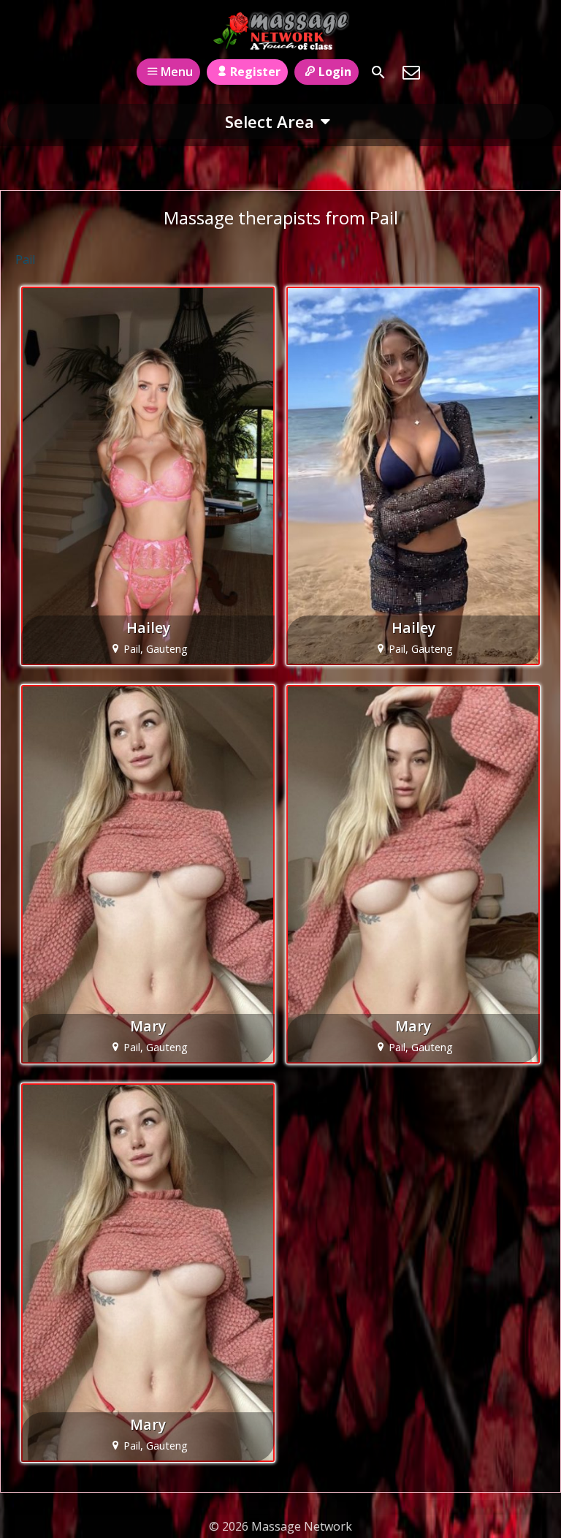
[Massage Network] (281, 31)
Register (255, 72)
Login (334, 72)
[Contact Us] (411, 72)
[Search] (378, 72)
